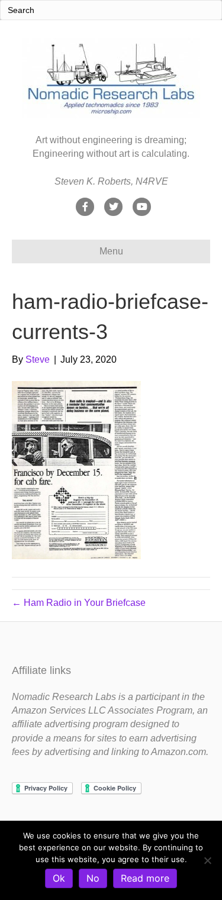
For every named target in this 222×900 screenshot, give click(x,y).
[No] (207, 860)
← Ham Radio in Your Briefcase (79, 603)
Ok (59, 878)
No (92, 878)
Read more (145, 878)
